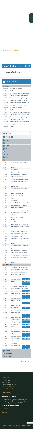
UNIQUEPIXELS (17, 427)
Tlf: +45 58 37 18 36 (8, 388)
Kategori (5, 133)
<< (4, 137)
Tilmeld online (26, 279)
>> (12, 137)
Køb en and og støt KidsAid (10, 50)
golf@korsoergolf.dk (8, 386)
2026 (8, 137)
